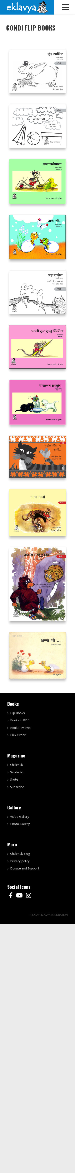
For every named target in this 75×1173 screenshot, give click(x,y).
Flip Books (17, 713)
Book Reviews (20, 727)
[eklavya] (27, 7)
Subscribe (17, 787)
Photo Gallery (20, 824)
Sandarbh (17, 772)
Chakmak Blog (20, 853)
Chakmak (16, 764)
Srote (14, 779)
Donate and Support (24, 868)
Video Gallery (19, 816)
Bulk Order (18, 735)
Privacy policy (20, 861)
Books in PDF (19, 720)
